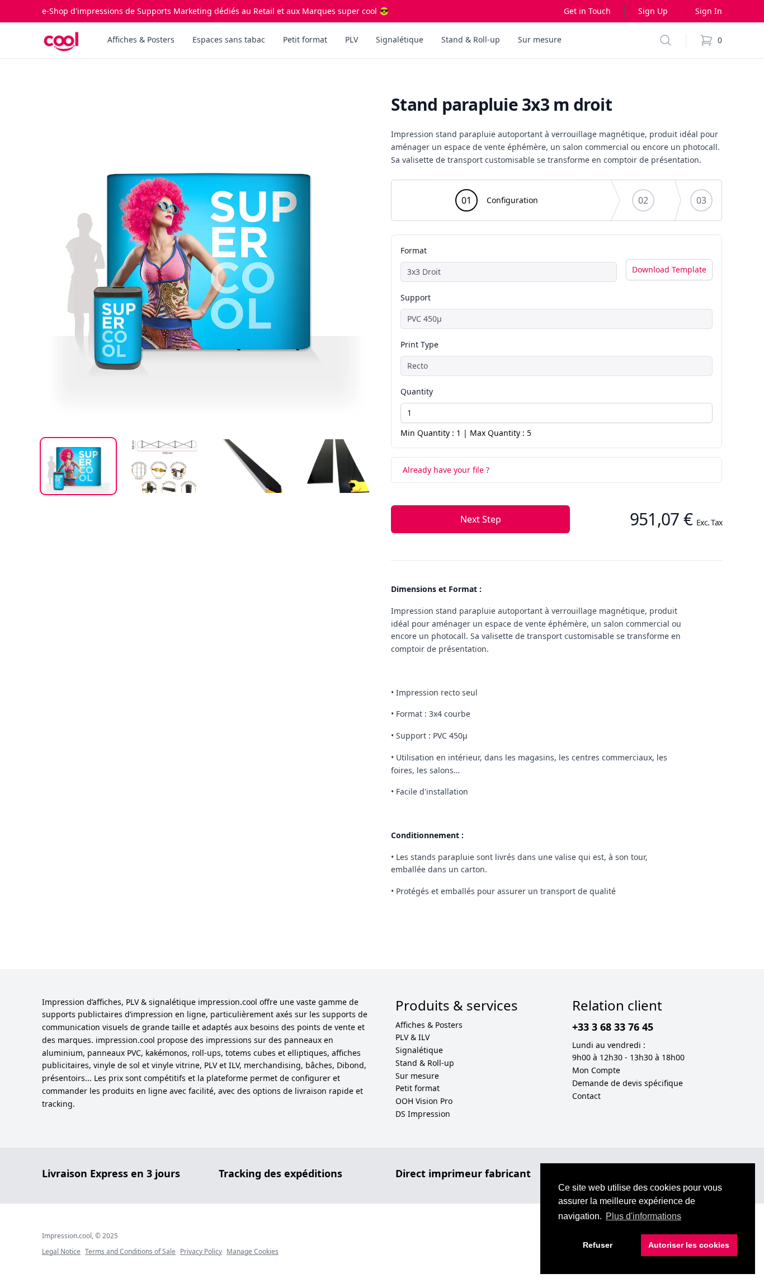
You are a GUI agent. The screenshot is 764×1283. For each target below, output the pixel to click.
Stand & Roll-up (424, 1063)
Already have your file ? (446, 469)
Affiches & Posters (429, 1024)
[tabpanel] (207, 260)
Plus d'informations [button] (643, 1216)
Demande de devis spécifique (627, 1083)
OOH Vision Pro (423, 1101)
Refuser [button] (597, 1244)
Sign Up (653, 11)
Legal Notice (61, 1251)
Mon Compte (596, 1070)
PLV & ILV (412, 1037)
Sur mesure (417, 1075)
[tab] (78, 466)
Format (413, 250)
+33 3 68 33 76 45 (612, 1026)
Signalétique (419, 1050)
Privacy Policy (201, 1251)
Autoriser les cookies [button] (688, 1244)
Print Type (419, 344)
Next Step (480, 519)
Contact (586, 1096)
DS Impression (422, 1113)
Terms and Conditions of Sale (130, 1251)
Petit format (417, 1088)
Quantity (416, 391)
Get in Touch (587, 11)
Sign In (708, 11)
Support (415, 297)
